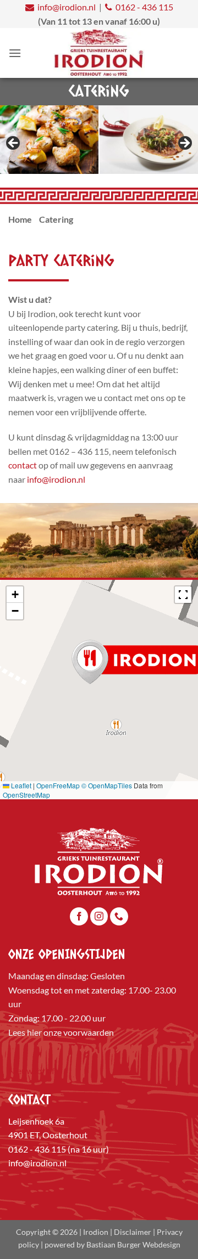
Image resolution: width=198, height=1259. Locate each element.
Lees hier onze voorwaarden (61, 1032)
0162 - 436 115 (144, 7)
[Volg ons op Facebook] (79, 916)
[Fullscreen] (183, 594)
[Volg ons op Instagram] (99, 916)
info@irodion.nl (66, 7)
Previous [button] (14, 144)
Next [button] (184, 144)
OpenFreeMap (58, 785)
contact (22, 465)
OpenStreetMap (26, 794)
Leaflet (20, 785)
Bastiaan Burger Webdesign (133, 1244)
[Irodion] (99, 53)
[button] (14, 52)
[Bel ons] (119, 916)
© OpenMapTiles (106, 785)
